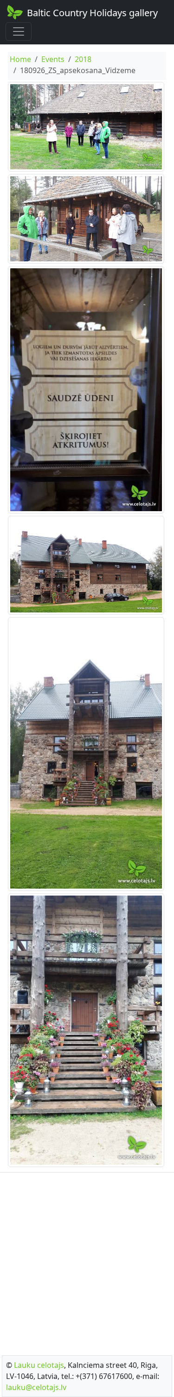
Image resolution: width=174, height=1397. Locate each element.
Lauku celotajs (39, 1365)
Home (20, 59)
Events (52, 59)
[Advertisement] (87, 1261)
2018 (83, 59)
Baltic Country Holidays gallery (92, 12)
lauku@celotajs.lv (36, 1387)
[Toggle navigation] (19, 31)
